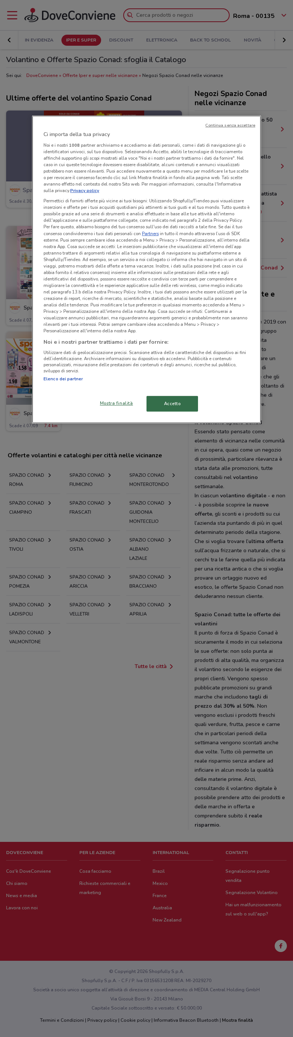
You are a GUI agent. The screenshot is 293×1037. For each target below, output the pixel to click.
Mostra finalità (116, 403)
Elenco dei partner (63, 379)
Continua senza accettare (230, 125)
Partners (150, 233)
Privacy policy (84, 191)
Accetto (172, 403)
